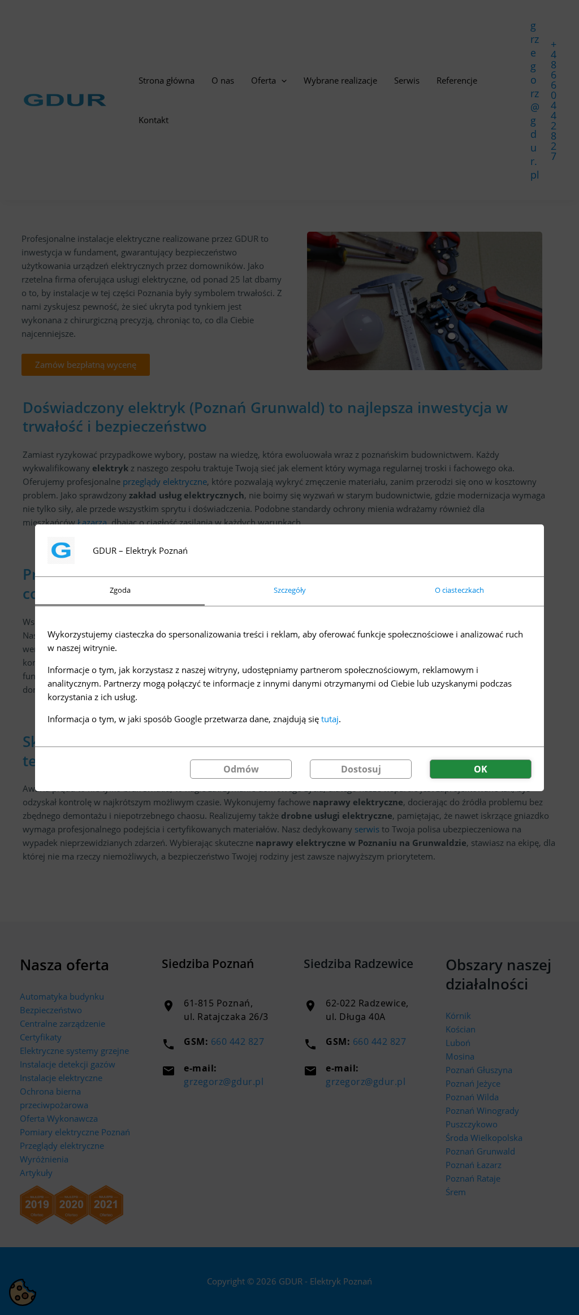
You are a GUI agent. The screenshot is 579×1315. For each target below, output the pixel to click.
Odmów (241, 769)
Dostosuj (361, 769)
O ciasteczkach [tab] (459, 590)
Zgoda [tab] (120, 590)
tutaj (330, 718)
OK (480, 769)
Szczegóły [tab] (290, 590)
